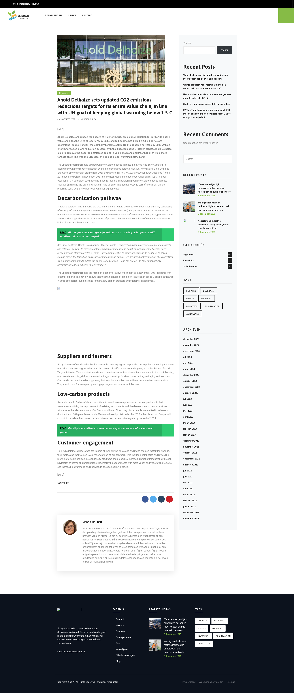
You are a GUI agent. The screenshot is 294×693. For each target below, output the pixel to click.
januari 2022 (189, 506)
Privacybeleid (189, 682)
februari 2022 (190, 500)
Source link (63, 482)
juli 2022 (187, 470)
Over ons (120, 631)
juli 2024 (187, 357)
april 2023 (188, 417)
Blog (118, 661)
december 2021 (191, 512)
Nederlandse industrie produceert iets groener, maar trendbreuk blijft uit (213, 225)
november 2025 (191, 345)
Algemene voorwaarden (211, 682)
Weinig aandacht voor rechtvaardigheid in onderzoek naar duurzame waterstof (213, 206)
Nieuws (72, 15)
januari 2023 (189, 435)
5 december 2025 (206, 195)
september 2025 (191, 351)
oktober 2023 (190, 381)
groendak (206, 298)
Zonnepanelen (53, 15)
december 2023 (191, 375)
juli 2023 (187, 399)
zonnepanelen (212, 306)
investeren (192, 306)
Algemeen (64, 93)
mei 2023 (187, 411)
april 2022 (188, 488)
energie (190, 298)
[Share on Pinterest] (169, 499)
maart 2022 (189, 494)
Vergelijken (122, 649)
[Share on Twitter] (153, 499)
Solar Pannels (190, 266)
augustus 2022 (190, 464)
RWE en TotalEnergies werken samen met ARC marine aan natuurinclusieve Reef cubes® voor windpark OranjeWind (207, 114)
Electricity (188, 260)
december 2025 (191, 339)
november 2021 (191, 518)
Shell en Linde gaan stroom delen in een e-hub (206, 104)
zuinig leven (192, 314)
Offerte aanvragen (125, 655)
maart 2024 (189, 369)
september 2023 (191, 387)
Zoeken (187, 43)
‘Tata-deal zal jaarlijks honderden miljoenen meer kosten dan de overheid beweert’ (214, 188)
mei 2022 (187, 482)
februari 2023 (190, 429)
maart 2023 (189, 423)
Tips (118, 643)
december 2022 (191, 441)
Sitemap (231, 682)
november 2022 (191, 447)
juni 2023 (187, 405)
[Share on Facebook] (145, 499)
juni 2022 (187, 476)
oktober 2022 (190, 453)
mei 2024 (187, 363)
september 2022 (191, 459)
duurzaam (208, 291)
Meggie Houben (88, 119)
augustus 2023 (190, 393)
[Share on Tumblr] (161, 499)
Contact (87, 15)
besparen (191, 291)
